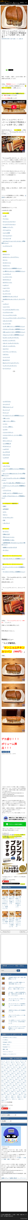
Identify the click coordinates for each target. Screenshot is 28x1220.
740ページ (19, 1087)
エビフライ (6, 348)
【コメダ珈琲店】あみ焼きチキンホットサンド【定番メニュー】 (11, 922)
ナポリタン (6, 354)
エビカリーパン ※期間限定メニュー (12, 268)
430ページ (15, 1076)
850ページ (8, 1091)
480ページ (19, 1077)
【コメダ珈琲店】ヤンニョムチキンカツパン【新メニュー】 (18, 922)
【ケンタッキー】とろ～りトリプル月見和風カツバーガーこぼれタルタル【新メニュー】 (17, 1028)
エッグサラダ (6, 452)
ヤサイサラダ (6, 454)
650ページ (17, 1084)
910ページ (17, 1093)
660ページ (23, 1084)
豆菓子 (4, 506)
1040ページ (19, 1097)
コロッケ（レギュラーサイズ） (11, 343)
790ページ (23, 1088)
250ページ (11, 1070)
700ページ (21, 1085)
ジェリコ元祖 (6, 232)
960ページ (21, 1094)
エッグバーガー (7, 323)
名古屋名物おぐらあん (8, 540)
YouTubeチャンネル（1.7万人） (10, 1037)
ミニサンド (6, 304)
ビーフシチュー (7, 368)
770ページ (11, 1088)
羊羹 (4, 520)
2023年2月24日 (6, 38)
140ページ (23, 1065)
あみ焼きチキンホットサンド (10, 296)
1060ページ (8, 1099)
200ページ (8, 1068)
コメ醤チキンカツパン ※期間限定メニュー (14, 271)
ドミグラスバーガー (8, 312)
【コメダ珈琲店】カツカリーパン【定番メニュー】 (11, 900)
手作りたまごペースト (8, 537)
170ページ (15, 1067)
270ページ (23, 1070)
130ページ (17, 1065)
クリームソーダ (7, 238)
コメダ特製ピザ (7, 443)
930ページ (3, 1094)
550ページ (9, 1080)
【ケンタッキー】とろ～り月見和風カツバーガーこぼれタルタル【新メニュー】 (17, 1005)
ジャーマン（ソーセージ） (10, 351)
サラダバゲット (7, 446)
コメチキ (5, 429)
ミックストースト (7, 276)
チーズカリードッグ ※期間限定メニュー (13, 415)
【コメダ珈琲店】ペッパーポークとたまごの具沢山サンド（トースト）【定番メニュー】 (5, 902)
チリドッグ (6, 412)
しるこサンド (6, 523)
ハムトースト (6, 288)
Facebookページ (6, 1047)
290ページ (9, 1071)
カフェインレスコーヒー (9, 221)
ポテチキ (5, 438)
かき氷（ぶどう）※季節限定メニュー (13, 493)
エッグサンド (6, 291)
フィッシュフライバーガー (10, 315)
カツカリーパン (7, 262)
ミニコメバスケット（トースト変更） (13, 435)
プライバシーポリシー (8, 1051)
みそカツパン (6, 254)
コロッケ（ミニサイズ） (9, 346)
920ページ (23, 1093)
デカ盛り (14, 38)
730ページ (13, 1087)
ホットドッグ (6, 410)
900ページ (11, 1093)
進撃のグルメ (5, 1)
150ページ (3, 1067)
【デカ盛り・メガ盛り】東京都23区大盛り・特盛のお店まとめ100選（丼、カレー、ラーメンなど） (17, 994)
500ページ (6, 1079)
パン (17, 38)
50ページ (23, 1062)
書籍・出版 (5, 1049)
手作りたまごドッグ (8, 407)
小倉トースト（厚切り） (9, 421)
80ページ (14, 1064)
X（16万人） (6, 1039)
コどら (4, 512)
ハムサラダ (6, 449)
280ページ (3, 1071)
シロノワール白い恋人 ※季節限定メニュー (14, 483)
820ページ (15, 1090)
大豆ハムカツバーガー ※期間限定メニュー (14, 332)
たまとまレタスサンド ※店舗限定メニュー (14, 558)
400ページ (23, 1074)
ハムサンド (6, 285)
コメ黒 (4, 216)
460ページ (8, 1077)
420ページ (9, 1076)
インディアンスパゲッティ (10, 365)
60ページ (3, 1064)
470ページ (13, 1077)
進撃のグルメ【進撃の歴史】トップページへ (13, 1178)
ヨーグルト (6, 550)
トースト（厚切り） (8, 426)
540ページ (3, 1080)
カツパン (5, 260)
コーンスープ (6, 404)
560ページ (15, 1080)
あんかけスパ (6, 360)
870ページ (19, 1091)
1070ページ (14, 1099)
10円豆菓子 (6, 509)
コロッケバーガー (7, 320)
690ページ (15, 1085)
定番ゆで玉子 (6, 534)
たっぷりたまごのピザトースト (11, 309)
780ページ (17, 1088)
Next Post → (24, 931)
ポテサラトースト (7, 282)
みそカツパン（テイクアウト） (11, 257)
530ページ (23, 1079)
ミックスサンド (7, 274)
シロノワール (6, 466)
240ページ (6, 1070)
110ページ (6, 1065)
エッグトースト (7, 293)
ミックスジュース (7, 246)
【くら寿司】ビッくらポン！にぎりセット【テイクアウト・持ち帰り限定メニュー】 (17, 1022)
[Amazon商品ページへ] (14, 873)
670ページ (3, 1085)
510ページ (11, 1079)
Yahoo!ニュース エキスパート (9, 1054)
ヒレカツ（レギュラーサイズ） (11, 337)
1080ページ (20, 1099)
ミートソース (6, 357)
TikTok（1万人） (6, 1044)
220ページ (19, 1068)
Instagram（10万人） (7, 1042)
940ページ (9, 1094)
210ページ (13, 1068)
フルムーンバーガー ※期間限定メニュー (13, 334)
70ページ (9, 1064)
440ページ (21, 1076)
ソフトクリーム (7, 490)
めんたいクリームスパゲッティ (11, 363)
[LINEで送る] (6, 70)
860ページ (13, 1091)
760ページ (6, 1088)
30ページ (13, 1062)
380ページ (11, 1074)
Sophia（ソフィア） (8, 227)
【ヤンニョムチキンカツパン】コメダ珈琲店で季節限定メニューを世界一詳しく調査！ (14, 34)
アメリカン (6, 218)
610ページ (19, 1082)
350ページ (19, 1073)
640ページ (11, 1084)
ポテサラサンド (7, 279)
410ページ (3, 1076)
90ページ (19, 1064)
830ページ (21, 1090)
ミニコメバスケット (8, 432)
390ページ (17, 1074)
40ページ (18, 1062)
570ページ (21, 1080)
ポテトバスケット (7, 440)
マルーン (5, 514)
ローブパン (6, 531)
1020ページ (7, 1097)
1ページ (3, 1061)
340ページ (13, 1073)
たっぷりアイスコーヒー (9, 224)
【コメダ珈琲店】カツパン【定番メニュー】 (5, 921)
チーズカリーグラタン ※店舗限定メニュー (14, 571)
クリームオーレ (7, 230)
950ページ (15, 1094)
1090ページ (3, 1100)
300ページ (15, 1071)
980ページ (8, 1096)
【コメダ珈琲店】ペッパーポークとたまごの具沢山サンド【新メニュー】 (18, 901)
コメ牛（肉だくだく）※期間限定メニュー (14, 326)
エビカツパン (6, 265)
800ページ (3, 1090)
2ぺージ (7, 1061)
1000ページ (19, 1096)
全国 (20, 38)
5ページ (21, 1061)
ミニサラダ (6, 457)
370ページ (6, 1074)
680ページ (9, 1085)
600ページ (13, 1082)
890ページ (6, 1093)
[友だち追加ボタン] (14, 827)
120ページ (11, 1065)
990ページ (13, 1096)
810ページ (9, 1090)
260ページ (17, 1070)
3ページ (12, 1061)
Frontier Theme (23, 1218)
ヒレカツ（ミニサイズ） (9, 340)
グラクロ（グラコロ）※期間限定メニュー (14, 329)
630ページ (6, 1084)
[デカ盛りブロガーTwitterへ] (11, 1145)
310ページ (21, 1071)
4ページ (17, 1061)
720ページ (8, 1087)
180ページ (21, 1067)
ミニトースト (6, 306)
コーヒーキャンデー (8, 517)
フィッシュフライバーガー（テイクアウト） (14, 318)
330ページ (8, 1073)
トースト (5, 424)
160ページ (9, 1067)
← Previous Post (5, 931)
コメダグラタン (7, 401)
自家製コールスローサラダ (10, 547)
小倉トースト (6, 418)
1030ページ (13, 1097)
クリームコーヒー (7, 235)
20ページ (7, 1062)
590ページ (8, 1082)
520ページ (17, 1079)
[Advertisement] (14, 54)
